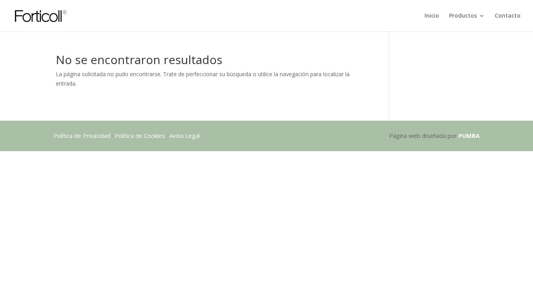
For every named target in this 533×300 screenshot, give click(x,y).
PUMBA (469, 135)
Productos (463, 16)
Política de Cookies (140, 135)
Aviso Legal (184, 135)
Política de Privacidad (81, 135)
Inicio (432, 16)
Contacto (508, 16)
